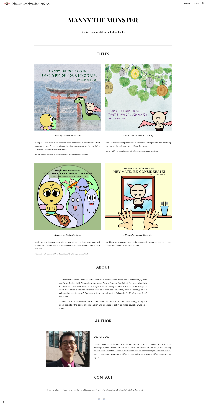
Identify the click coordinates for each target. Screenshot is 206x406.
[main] (103, 19)
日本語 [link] (196, 3)
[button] (203, 3)
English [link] (187, 3)
